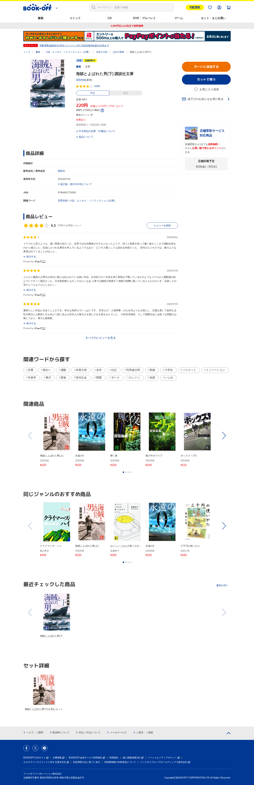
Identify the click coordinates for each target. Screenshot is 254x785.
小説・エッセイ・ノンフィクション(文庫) (92, 200)
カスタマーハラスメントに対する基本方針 (44, 762)
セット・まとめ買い (213, 18)
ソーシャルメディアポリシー (162, 757)
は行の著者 (118, 52)
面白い (47, 369)
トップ (26, 52)
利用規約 (113, 757)
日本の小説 (101, 52)
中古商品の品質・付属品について (97, 131)
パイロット (189, 369)
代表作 (32, 377)
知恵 (152, 377)
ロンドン (134, 377)
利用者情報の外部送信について (120, 762)
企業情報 (57, 757)
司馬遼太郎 (133, 369)
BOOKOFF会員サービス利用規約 (85, 757)
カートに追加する (206, 66)
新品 (125, 93)
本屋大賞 (81, 369)
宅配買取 (194, 7)
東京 (48, 377)
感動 (63, 369)
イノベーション (215, 369)
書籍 (40, 18)
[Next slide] (224, 435)
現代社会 (81, 377)
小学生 (169, 369)
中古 (92, 93)
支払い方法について (90, 732)
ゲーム (179, 18)
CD (110, 18)
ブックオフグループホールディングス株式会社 (163, 762)
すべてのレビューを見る (100, 337)
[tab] (123, 472)
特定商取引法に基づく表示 (86, 762)
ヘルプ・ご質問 (34, 732)
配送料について (61, 732)
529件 (97, 86)
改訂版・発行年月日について (76, 184)
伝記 (114, 369)
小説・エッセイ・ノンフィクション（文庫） (68, 52)
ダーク (115, 377)
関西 (99, 377)
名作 (99, 369)
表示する (31, 256)
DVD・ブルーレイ (144, 18)
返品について (86, 136)
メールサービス (118, 732)
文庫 (30, 369)
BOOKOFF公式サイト (34, 757)
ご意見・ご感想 (144, 732)
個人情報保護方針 (132, 757)
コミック (75, 18)
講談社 (61, 170)
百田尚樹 (81, 79)
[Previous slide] (30, 435)
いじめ (169, 377)
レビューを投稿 (162, 225)
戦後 (152, 369)
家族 (63, 377)
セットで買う (206, 79)
